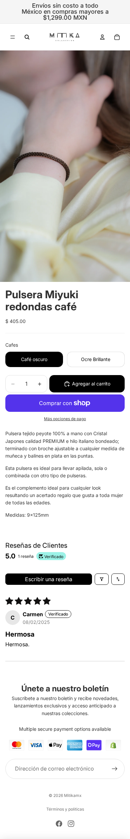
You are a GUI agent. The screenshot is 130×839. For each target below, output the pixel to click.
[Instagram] (71, 824)
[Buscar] (27, 37)
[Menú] (12, 37)
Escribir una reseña (48, 579)
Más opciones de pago (65, 418)
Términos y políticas (65, 809)
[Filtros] (102, 579)
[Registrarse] (115, 769)
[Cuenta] (102, 37)
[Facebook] (59, 824)
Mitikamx (73, 795)
